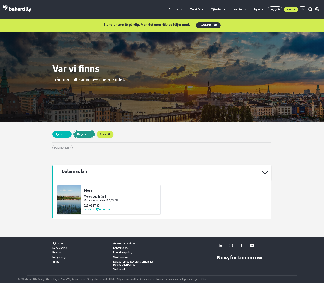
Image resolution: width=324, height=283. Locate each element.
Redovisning (59, 247)
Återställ (105, 134)
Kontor (291, 9)
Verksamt (119, 269)
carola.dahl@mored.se (97, 209)
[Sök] (310, 9)
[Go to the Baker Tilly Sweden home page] (17, 9)
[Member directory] (317, 9)
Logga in (275, 9)
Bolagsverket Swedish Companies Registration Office (133, 263)
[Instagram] (231, 245)
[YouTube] (252, 245)
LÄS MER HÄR (208, 25)
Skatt (55, 261)
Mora (88, 190)
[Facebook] (241, 245)
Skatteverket (121, 257)
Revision (57, 252)
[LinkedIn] (220, 245)
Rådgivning (59, 257)
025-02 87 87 (91, 205)
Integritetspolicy (122, 252)
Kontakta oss (121, 247)
